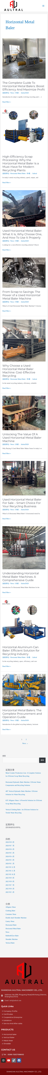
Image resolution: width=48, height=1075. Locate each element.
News (12, 93)
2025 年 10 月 (10, 874)
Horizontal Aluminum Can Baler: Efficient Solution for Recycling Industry (20, 650)
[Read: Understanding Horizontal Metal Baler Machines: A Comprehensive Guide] (24, 547)
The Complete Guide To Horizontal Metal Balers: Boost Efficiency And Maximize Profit (23, 86)
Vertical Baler (10, 943)
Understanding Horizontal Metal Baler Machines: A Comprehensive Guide (20, 577)
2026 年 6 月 (10, 849)
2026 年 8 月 (10, 842)
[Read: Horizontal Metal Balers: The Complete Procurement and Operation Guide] (24, 690)
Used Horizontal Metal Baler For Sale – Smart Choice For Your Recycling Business (21, 503)
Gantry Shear (10, 921)
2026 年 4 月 (10, 856)
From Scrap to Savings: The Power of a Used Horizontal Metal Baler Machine (21, 295)
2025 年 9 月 (10, 878)
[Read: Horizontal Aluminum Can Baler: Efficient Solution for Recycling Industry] (24, 621)
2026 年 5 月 (10, 853)
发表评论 (5, 93)
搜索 (4, 756)
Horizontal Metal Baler (18, 173)
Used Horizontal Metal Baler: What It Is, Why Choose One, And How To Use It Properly (22, 234)
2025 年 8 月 (10, 881)
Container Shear (11, 914)
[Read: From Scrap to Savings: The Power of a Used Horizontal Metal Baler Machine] (24, 272)
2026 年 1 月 (10, 863)
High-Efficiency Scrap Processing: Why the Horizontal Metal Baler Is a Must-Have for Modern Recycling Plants (20, 163)
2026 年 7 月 (10, 846)
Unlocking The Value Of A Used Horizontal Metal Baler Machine (21, 438)
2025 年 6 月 (10, 889)
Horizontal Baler (11, 925)
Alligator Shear (11, 907)
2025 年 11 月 (10, 871)
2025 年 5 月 (10, 892)
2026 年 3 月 (10, 860)
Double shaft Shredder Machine (16, 918)
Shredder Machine (12, 939)
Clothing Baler (10, 911)
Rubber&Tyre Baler (12, 936)
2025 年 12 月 (10, 867)
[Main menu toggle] (43, 5)
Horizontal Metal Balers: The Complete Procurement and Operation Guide (22, 714)
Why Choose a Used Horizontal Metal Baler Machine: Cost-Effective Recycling (18, 371)
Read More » (6, 102)
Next (25, 743)
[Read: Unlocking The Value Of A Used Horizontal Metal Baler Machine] (24, 413)
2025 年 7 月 (10, 885)
